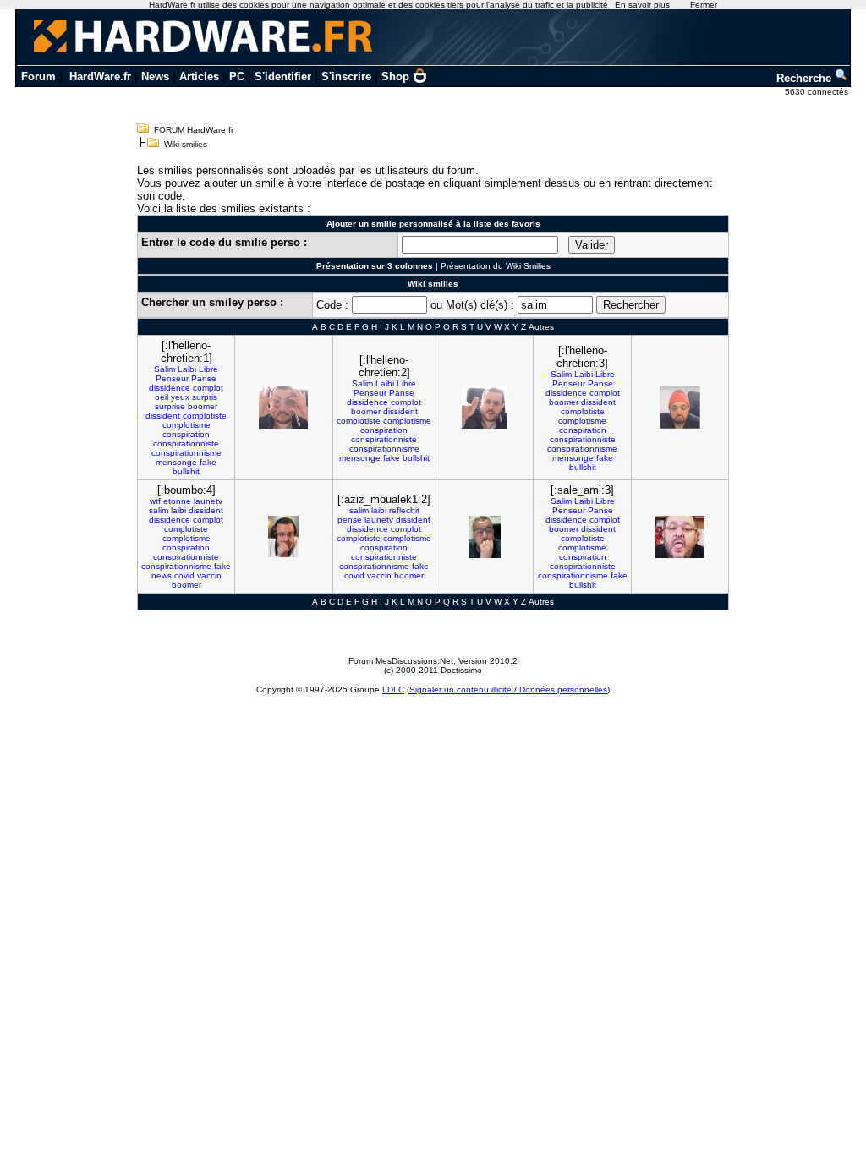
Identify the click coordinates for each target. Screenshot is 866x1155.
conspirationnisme (186, 452)
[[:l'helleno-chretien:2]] (484, 407)
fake (208, 462)
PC (236, 76)
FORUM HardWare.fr (193, 129)
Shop (395, 76)
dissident (162, 415)
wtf (155, 501)
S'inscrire (346, 76)
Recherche (805, 78)
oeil (161, 397)
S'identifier (283, 76)
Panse (203, 378)
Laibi (187, 369)
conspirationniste (186, 443)
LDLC (393, 689)
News (155, 76)
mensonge (176, 462)
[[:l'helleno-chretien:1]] (283, 407)
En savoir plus (642, 4)
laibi (178, 510)
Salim (164, 369)
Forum (38, 76)
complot (208, 387)
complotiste (205, 415)
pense (349, 519)
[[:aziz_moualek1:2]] (485, 537)
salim (158, 510)
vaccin (209, 575)
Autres (541, 326)
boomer (202, 406)
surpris (204, 397)
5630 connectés (818, 91)
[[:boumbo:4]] (283, 536)
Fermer (703, 4)
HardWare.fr (100, 76)
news (161, 575)
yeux (180, 397)
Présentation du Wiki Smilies (496, 266)
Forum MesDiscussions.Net (400, 660)
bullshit (186, 471)
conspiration (186, 434)
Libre (208, 369)
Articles (199, 76)
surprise (170, 406)
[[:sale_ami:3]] (679, 537)
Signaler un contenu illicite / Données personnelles (508, 689)
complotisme (186, 425)
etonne (177, 501)
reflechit (404, 510)
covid (184, 575)
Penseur (172, 378)
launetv (208, 501)
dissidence (169, 387)
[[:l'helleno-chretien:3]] (680, 407)
